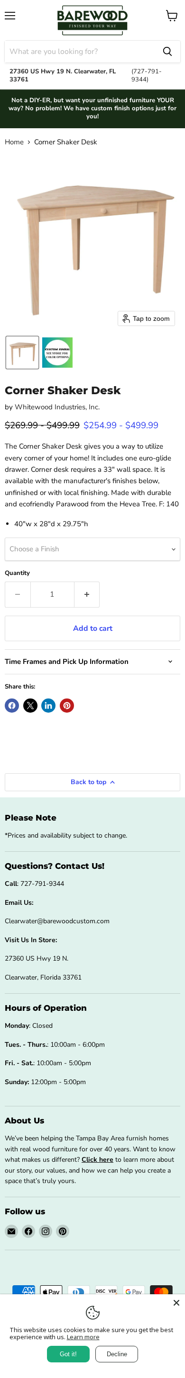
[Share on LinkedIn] (48, 705)
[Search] (167, 51)
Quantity (17, 573)
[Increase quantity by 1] (87, 594)
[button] (22, 352)
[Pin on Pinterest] (67, 705)
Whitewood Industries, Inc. (57, 407)
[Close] (176, 1302)
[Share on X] (30, 705)
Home (14, 142)
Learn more (83, 1337)
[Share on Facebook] (12, 705)
